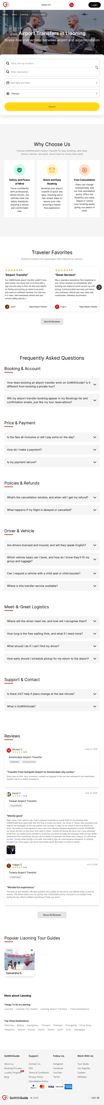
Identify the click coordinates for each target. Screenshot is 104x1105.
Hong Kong (85, 1025)
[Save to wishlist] (31, 950)
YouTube (57, 1072)
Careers (81, 1072)
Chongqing (71, 1025)
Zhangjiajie (79, 1029)
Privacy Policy (36, 1077)
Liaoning (24, 14)
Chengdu (45, 1025)
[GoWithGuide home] (6, 5)
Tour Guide (83, 1064)
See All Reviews (52, 321)
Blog (6, 1077)
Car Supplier (83, 1068)
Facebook (58, 1068)
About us (9, 1064)
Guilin (60, 1029)
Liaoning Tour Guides (27, 1009)
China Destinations (79, 1009)
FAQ (31, 1068)
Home (5, 14)
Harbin (41, 1029)
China (14, 14)
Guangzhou (32, 1025)
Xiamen (21, 1029)
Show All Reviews (52, 915)
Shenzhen (9, 1025)
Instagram (58, 1064)
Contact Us (34, 1064)
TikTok (56, 1077)
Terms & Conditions (39, 1072)
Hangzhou (9, 1029)
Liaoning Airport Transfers (53, 1009)
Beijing (20, 1025)
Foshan (31, 1029)
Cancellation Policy (38, 1081)
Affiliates (82, 1077)
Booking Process (13, 1068)
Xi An (68, 1029)
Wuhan (51, 1029)
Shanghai (58, 1025)
